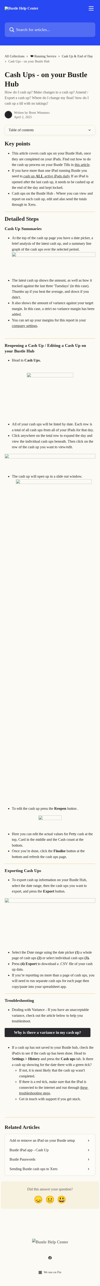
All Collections (14, 56)
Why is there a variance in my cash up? (47, 1032)
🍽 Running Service (43, 56)
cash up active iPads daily (46, 176)
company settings (24, 326)
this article (82, 165)
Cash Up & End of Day (77, 56)
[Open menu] (91, 8)
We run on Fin (52, 1272)
